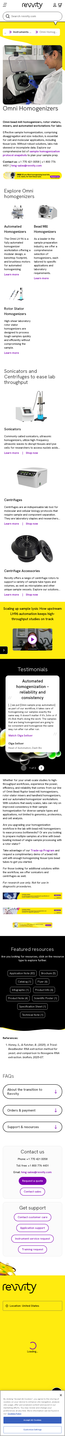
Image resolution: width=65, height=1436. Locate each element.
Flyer (42, 981)
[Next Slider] (41, 768)
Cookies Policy (14, 1413)
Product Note (18, 998)
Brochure (48, 973)
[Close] (61, 1395)
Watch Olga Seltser (20, 735)
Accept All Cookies (32, 1420)
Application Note (22, 973)
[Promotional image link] (32, 175)
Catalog (24, 981)
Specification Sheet (32, 1006)
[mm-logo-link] (32, 5)
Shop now (32, 453)
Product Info (44, 990)
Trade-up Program (42, 850)
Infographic (20, 990)
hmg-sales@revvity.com (26, 165)
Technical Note (32, 1015)
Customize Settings (32, 1429)
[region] (32, 1413)
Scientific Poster (45, 998)
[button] (55, 5)
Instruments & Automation (30, 32)
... (5, 32)
